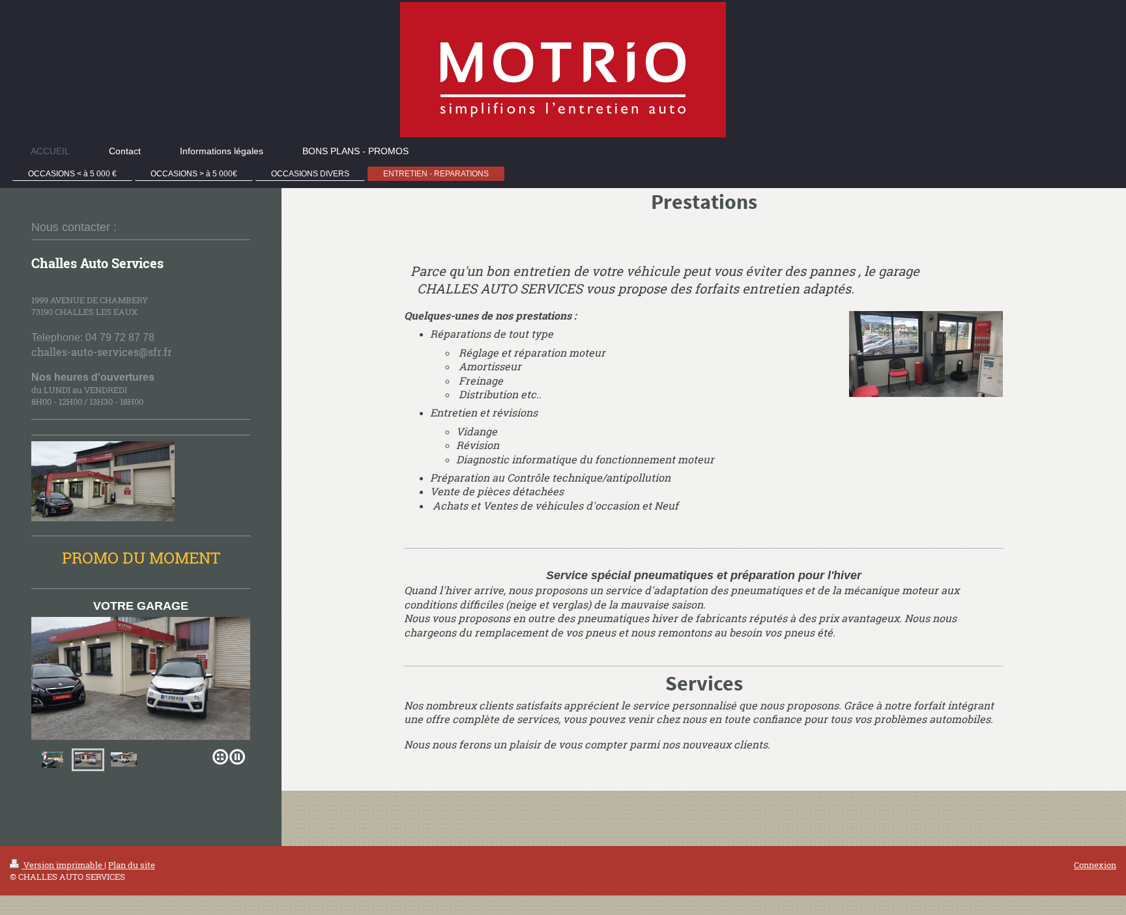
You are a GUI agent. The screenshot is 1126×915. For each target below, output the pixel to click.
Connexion (1095, 865)
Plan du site (131, 865)
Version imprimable (63, 865)
